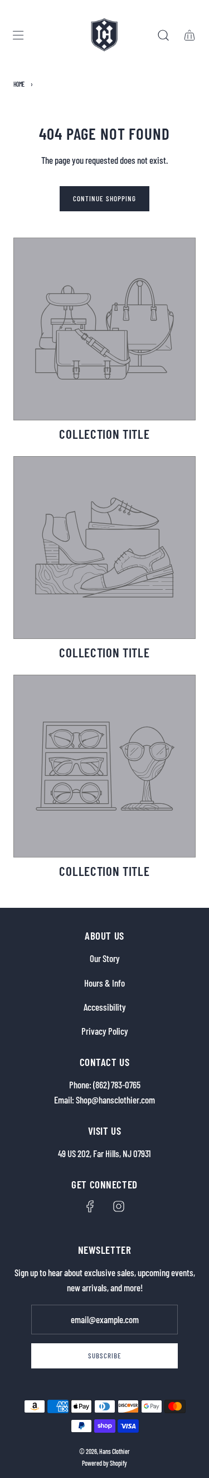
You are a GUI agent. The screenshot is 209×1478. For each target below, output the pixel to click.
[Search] (163, 35)
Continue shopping (104, 198)
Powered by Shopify (104, 1463)
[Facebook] (90, 1206)
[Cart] (189, 35)
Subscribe (104, 1355)
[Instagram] (118, 1206)
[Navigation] (17, 35)
